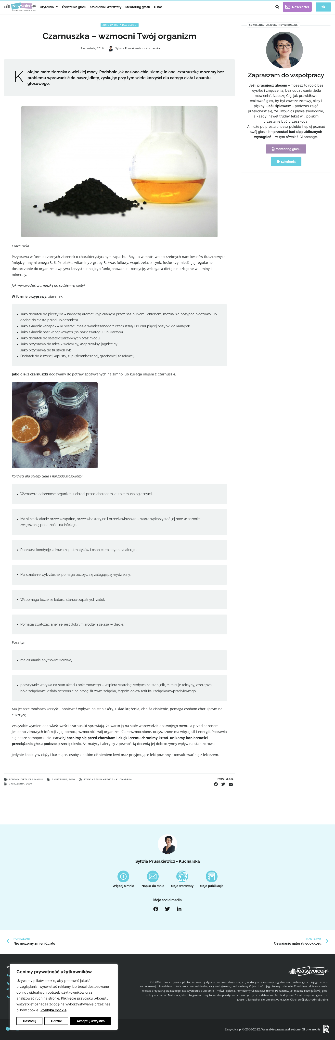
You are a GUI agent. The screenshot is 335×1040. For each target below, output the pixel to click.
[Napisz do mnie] (153, 876)
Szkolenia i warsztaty (105, 7)
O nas (158, 7)
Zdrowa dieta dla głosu (120, 25)
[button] (277, 7)
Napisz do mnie (153, 886)
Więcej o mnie (123, 886)
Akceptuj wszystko (91, 1021)
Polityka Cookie (53, 1010)
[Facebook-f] (8, 1029)
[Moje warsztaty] (182, 876)
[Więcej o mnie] (123, 876)
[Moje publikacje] (212, 876)
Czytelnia (47, 7)
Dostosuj (29, 1021)
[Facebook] (156, 909)
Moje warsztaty (182, 886)
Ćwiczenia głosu (74, 7)
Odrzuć (56, 1021)
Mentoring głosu (137, 7)
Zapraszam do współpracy (286, 75)
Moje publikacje (211, 886)
